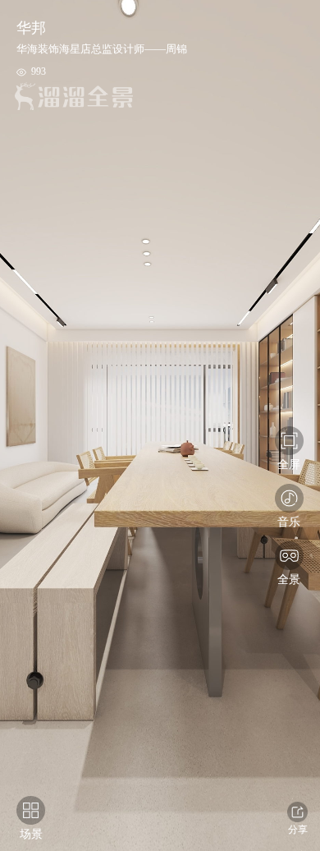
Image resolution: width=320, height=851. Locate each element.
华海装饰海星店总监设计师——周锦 (101, 49)
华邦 (31, 28)
